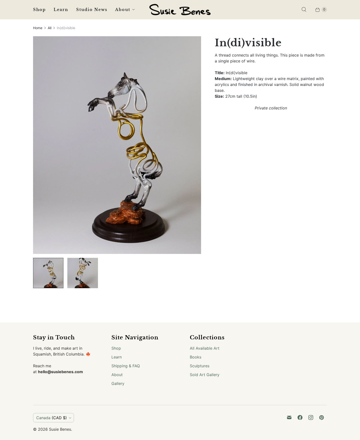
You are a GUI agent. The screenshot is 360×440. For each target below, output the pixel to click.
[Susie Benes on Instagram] (310, 417)
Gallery (117, 383)
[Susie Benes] (180, 9)
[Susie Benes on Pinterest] (321, 417)
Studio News (91, 9)
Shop (39, 9)
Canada (51, 417)
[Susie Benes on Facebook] (300, 417)
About (122, 9)
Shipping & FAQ (125, 365)
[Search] (304, 9)
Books (195, 357)
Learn (61, 9)
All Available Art (204, 348)
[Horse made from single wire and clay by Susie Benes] (117, 145)
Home (37, 28)
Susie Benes (60, 429)
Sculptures (199, 365)
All (49, 28)
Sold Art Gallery (204, 374)
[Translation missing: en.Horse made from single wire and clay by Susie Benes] (48, 273)
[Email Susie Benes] (289, 417)
